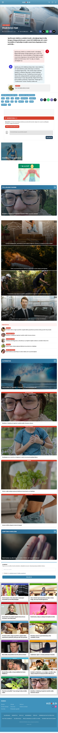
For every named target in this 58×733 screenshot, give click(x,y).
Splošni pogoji (17, 718)
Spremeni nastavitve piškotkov (46, 715)
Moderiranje (28, 715)
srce (12, 101)
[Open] (3, 2)
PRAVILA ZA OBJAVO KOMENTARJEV (12, 126)
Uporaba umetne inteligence (49, 718)
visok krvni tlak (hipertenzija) (27, 95)
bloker (31, 101)
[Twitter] (43, 31)
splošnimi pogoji (12, 573)
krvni (7, 98)
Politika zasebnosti (7, 718)
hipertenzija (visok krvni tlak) (9, 95)
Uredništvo (14, 715)
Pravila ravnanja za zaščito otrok (31, 718)
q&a (9, 104)
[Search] (49, 2)
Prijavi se (49, 137)
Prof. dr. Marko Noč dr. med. (10, 31)
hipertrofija (24, 98)
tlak (12, 98)
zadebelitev (32, 98)
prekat (7, 101)
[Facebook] (55, 2)
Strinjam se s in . (15, 573)
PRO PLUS (21, 715)
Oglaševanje (7, 715)
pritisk (17, 98)
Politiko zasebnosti (21, 573)
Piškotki (35, 715)
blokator (4, 104)
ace (16, 101)
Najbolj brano (5, 324)
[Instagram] (52, 2)
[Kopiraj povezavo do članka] (54, 31)
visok (3, 98)
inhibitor (21, 101)
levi (2, 101)
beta (26, 101)
